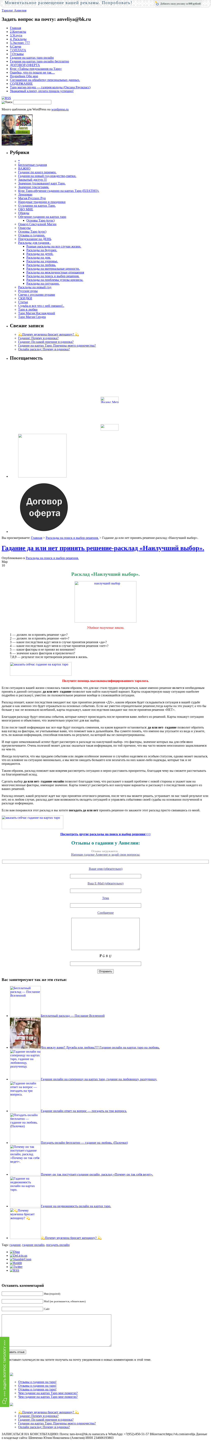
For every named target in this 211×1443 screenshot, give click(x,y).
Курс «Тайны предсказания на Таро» (36, 68)
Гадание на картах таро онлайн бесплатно (39, 61)
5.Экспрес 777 (20, 43)
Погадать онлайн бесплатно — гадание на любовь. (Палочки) (84, 1142)
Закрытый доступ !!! (32, 179)
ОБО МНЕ (25, 209)
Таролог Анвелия (14, 10)
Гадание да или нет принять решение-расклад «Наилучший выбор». (103, 548)
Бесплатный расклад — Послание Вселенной (73, 1015)
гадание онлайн (33, 1245)
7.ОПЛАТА (18, 50)
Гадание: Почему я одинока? (38, 338)
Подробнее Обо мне (24, 76)
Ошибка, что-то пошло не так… (32, 72)
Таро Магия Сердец (32, 317)
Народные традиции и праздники (42, 202)
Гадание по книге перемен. (37, 172)
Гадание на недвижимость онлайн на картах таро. (76, 1206)
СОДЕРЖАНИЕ (21, 83)
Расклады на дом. (38, 257)
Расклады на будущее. (41, 250)
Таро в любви (28, 309)
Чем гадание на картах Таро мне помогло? (48, 1393)
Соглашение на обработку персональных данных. (45, 80)
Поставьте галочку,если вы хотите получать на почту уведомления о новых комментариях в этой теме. (79, 1359)
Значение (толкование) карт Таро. (42, 183)
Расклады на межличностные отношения (55, 272)
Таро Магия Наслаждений (36, 313)
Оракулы (24, 228)
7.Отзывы (17, 54)
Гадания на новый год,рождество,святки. (47, 176)
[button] (4, 1372)
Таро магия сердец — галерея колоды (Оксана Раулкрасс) (50, 87)
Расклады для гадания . (34, 242)
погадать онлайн (58, 1245)
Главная (15, 28)
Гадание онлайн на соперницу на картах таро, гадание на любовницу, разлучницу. (99, 1079)
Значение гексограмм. (33, 187)
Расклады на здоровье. (42, 261)
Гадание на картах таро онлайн (32, 57)
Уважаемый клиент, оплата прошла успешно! (42, 91)
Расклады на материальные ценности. (53, 268)
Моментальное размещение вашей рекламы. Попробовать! (68, 2)
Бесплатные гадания (32, 165)
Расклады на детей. (39, 254)
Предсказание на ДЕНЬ (34, 239)
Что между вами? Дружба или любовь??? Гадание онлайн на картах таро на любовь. (100, 1047)
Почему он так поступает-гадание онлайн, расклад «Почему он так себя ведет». (97, 1174)
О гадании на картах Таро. (37, 205)
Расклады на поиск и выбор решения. (52, 276)
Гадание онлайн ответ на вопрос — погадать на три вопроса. (84, 1111)
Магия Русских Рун (32, 198)
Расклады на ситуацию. (43, 283)
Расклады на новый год (34, 287)
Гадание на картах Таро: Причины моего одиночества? (57, 345)
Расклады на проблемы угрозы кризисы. (54, 280)
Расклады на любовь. (41, 265)
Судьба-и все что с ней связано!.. (41, 305)
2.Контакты (18, 31)
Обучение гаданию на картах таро (42, 216)
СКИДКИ (25, 298)
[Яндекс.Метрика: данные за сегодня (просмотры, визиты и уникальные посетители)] (110, 400)
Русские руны (28, 291)
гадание (15, 1245)
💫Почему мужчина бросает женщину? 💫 (48, 334)
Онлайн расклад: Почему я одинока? (44, 349)
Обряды (23, 213)
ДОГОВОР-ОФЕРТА (25, 65)
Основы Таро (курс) (40, 220)
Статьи (23, 302)
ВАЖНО (24, 168)
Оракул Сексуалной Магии (37, 224)
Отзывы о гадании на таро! (37, 1382)
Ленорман (25, 194)
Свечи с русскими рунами (36, 294)
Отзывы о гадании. (31, 235)
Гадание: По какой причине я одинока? (46, 342)
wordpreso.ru (60, 109)
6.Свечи (15, 46)
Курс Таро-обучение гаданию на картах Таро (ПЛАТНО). (58, 190)
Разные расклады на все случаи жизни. (53, 246)
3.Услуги (16, 35)
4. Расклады (18, 39)
